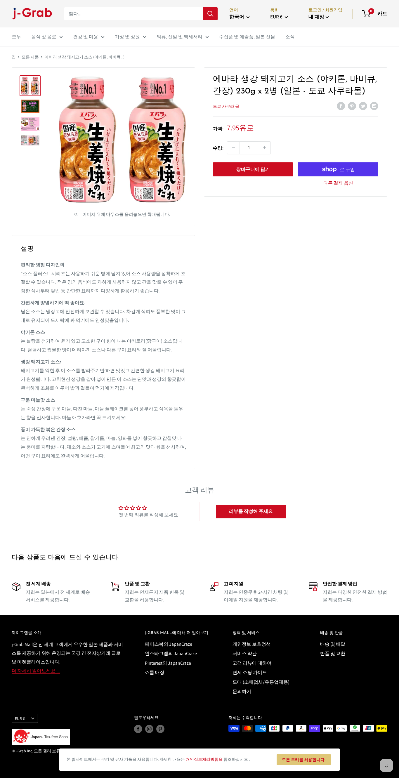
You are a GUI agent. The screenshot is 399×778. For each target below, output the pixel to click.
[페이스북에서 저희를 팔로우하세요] (138, 729)
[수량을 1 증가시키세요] (264, 148)
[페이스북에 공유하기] (341, 105)
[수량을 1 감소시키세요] (233, 148)
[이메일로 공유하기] (374, 105)
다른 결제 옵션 (338, 183)
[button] (251, 511)
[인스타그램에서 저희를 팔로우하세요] (149, 729)
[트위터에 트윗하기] (363, 105)
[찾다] (210, 13)
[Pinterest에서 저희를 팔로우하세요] (160, 729)
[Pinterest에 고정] (352, 105)
